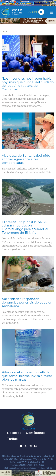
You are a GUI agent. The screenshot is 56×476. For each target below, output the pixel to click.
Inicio (4, 32)
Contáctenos (36, 433)
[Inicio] (5, 12)
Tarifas (12, 439)
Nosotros (14, 433)
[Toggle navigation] (51, 12)
